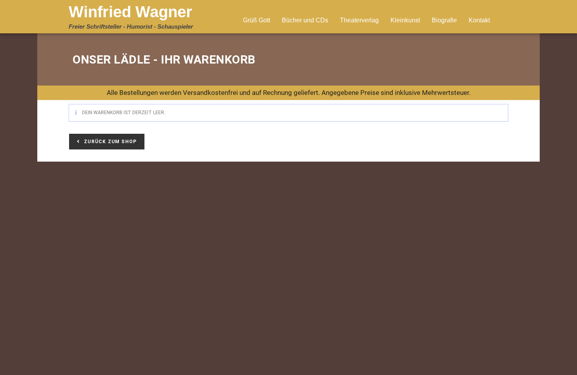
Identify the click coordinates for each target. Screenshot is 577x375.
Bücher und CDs (305, 20)
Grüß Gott (256, 20)
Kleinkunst (405, 20)
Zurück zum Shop (109, 141)
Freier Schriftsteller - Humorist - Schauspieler (131, 26)
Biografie (444, 20)
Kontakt (479, 20)
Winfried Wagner (130, 11)
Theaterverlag (359, 20)
